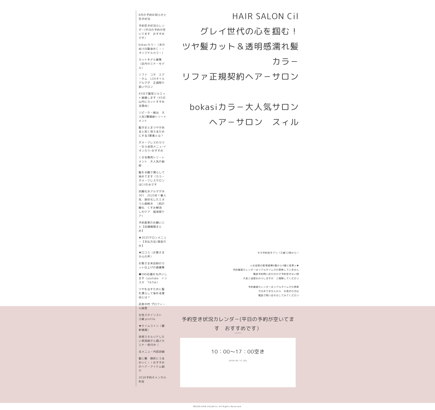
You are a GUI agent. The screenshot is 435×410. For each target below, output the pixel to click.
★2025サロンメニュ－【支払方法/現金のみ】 (152, 242)
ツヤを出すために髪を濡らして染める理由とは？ (152, 293)
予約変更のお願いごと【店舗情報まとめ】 (152, 227)
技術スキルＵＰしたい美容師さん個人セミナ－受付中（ (152, 341)
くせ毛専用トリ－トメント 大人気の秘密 (152, 161)
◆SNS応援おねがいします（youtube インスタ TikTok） (153, 278)
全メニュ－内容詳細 (152, 351)
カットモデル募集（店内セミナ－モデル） (152, 64)
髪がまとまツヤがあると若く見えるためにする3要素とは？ (152, 132)
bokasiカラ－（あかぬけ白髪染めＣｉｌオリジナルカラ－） (152, 49)
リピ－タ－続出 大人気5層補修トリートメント (153, 117)
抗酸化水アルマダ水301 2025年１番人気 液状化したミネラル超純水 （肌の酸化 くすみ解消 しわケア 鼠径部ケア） (152, 203)
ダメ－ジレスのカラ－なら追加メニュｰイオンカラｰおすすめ (152, 146)
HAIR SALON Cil (209, 406)
